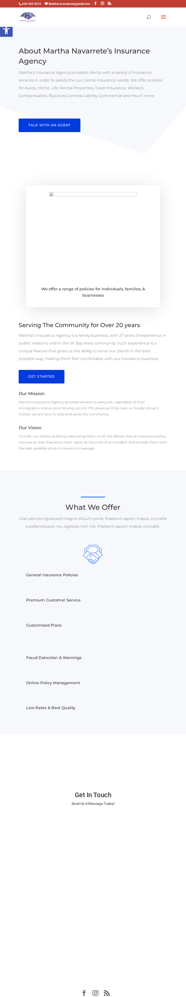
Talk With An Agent (49, 125)
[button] (6, 30)
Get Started (41, 376)
